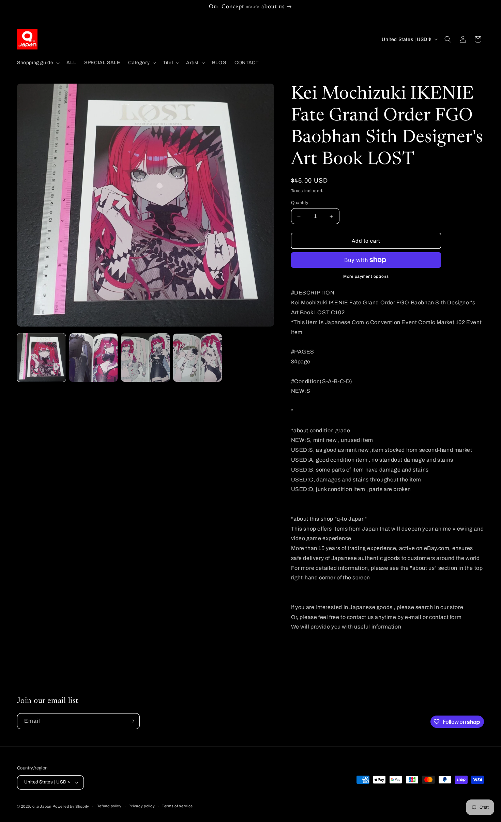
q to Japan (41, 806)
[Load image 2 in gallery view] (93, 357)
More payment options (366, 276)
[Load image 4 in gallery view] (197, 357)
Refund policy (109, 806)
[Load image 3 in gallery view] (145, 357)
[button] (37, 63)
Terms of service (177, 806)
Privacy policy (141, 806)
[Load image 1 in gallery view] (41, 357)
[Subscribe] (131, 721)
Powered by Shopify (70, 806)
